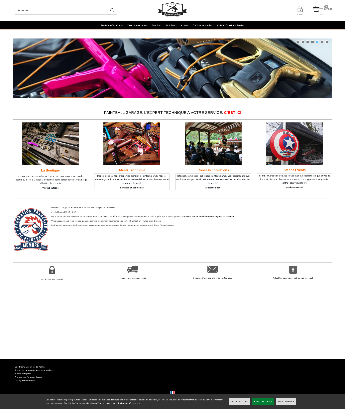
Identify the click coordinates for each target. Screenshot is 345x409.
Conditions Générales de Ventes (30, 367)
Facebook (308, 278)
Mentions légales (23, 374)
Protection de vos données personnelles (34, 370)
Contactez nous (225, 278)
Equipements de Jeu (202, 25)
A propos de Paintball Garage (28, 377)
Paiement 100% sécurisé (52, 280)
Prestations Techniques (112, 25)
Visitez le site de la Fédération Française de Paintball (208, 216)
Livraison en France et (129, 278)
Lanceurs (184, 25)
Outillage (170, 25)
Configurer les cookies (25, 380)
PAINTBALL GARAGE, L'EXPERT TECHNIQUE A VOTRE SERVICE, (172, 112)
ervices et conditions (132, 188)
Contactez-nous (213, 188)
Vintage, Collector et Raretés (230, 25)
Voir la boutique (50, 188)
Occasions (156, 25)
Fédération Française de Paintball (99, 208)
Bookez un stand (294, 187)
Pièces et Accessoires (137, 25)
